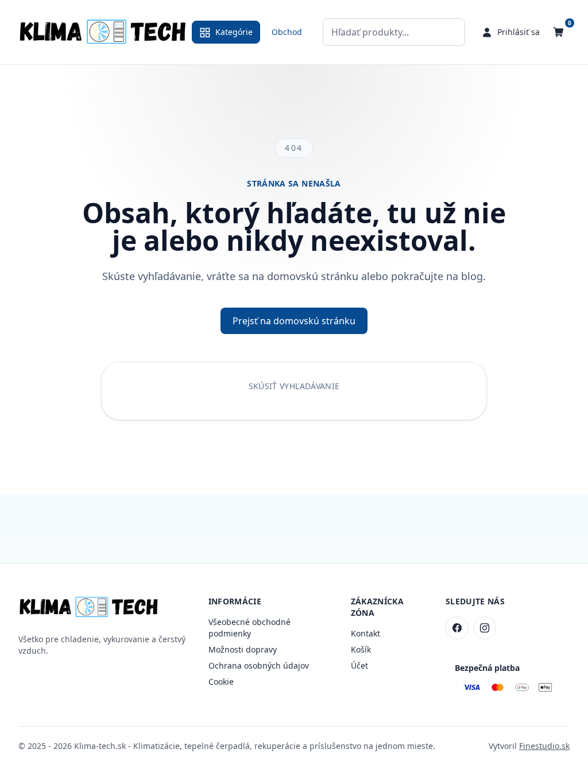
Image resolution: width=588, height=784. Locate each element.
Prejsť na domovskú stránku (294, 321)
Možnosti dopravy (242, 649)
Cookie (221, 681)
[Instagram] (484, 627)
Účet (359, 665)
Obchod (287, 31)
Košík (361, 649)
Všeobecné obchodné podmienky (249, 627)
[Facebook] (457, 627)
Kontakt (365, 633)
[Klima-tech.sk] (102, 32)
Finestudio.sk (544, 745)
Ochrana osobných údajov (258, 665)
